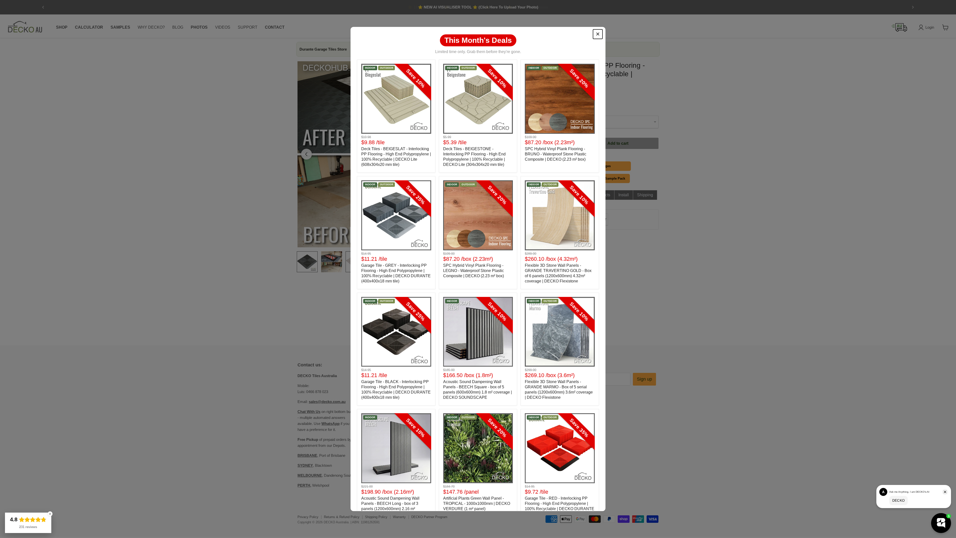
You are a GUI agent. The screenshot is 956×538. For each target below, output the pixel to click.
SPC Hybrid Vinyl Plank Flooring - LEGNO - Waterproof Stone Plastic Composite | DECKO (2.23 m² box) (473, 270)
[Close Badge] (50, 513)
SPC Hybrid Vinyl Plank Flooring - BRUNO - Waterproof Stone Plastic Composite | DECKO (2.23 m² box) (555, 154)
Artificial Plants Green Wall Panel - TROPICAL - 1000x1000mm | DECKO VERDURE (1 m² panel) (476, 503)
